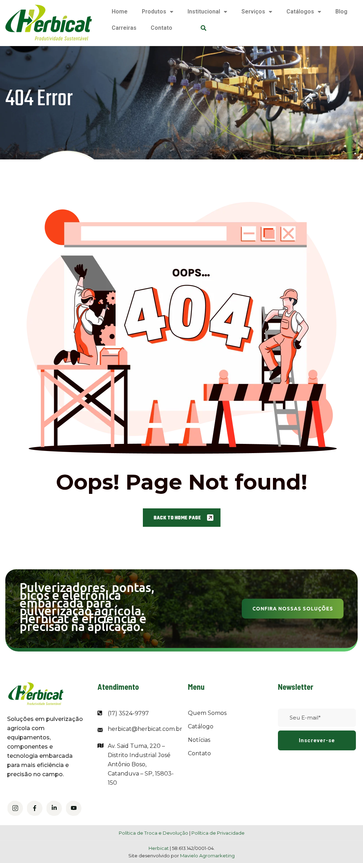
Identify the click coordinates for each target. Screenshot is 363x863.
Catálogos (300, 11)
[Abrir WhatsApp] (345, 845)
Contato (161, 27)
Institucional (204, 11)
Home (120, 11)
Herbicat (159, 848)
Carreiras (124, 27)
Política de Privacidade (218, 833)
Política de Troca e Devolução (153, 833)
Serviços (253, 11)
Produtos (154, 11)
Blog (341, 11)
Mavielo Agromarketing (207, 855)
